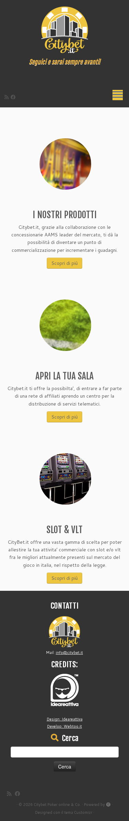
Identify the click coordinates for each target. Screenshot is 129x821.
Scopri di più (64, 263)
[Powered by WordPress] (108, 803)
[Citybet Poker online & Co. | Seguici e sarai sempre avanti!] (64, 29)
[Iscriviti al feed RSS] (7, 97)
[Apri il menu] (117, 95)
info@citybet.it (69, 652)
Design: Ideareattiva (65, 719)
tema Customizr (78, 812)
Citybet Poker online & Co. (57, 804)
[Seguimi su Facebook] (14, 97)
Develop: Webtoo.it (64, 726)
